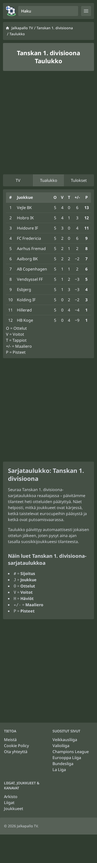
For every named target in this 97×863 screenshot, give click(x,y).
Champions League (70, 751)
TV (18, 180)
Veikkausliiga (64, 739)
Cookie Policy (16, 745)
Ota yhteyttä (15, 751)
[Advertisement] (48, 122)
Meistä (10, 739)
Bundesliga (62, 763)
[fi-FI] (11, 11)
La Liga (59, 769)
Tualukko (48, 180)
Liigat (9, 802)
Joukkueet (13, 808)
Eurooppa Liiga (66, 757)
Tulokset (79, 180)
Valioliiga (60, 745)
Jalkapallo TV (22, 27)
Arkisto (10, 796)
